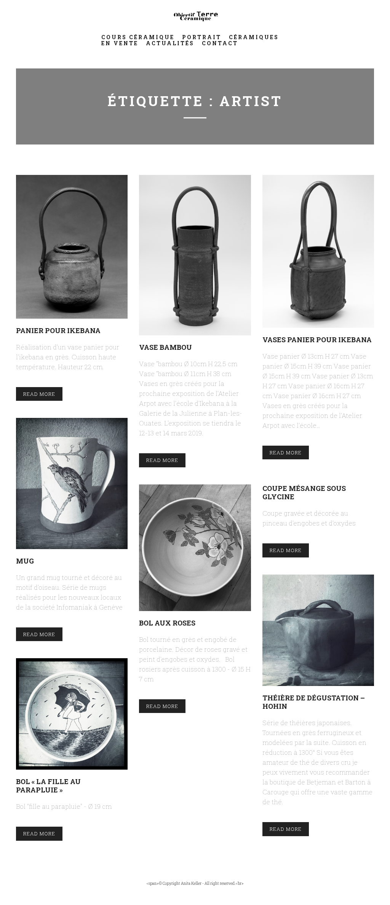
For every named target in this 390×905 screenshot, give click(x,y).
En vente (119, 43)
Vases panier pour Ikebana (317, 339)
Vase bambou (165, 347)
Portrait (201, 37)
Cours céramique (137, 37)
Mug (25, 560)
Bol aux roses (167, 622)
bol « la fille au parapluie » (48, 785)
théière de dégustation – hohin (313, 701)
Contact (220, 43)
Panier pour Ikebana (58, 330)
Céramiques (254, 37)
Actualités (170, 43)
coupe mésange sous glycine (304, 492)
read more (39, 394)
